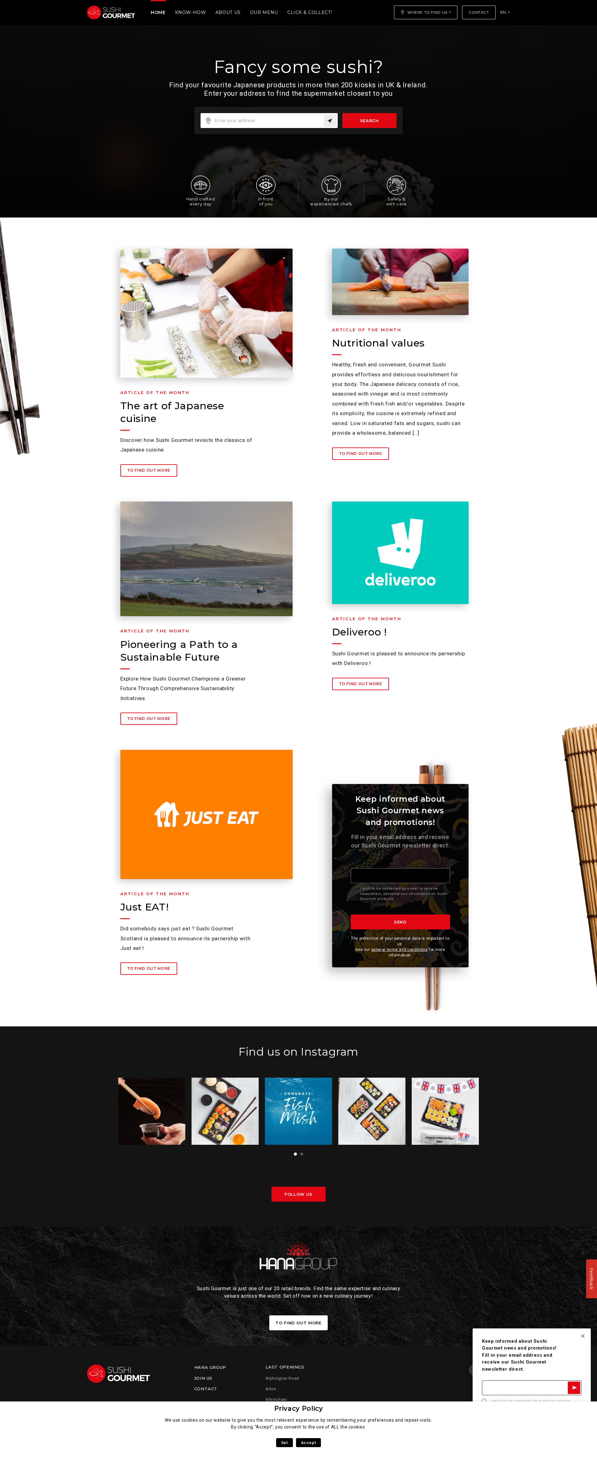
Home (158, 12)
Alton (271, 1389)
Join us (203, 1378)
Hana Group (210, 1367)
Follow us (298, 1194)
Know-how (190, 12)
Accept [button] (308, 1442)
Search (369, 120)
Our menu (264, 12)
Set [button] (284, 1442)
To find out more (148, 470)
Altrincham (276, 1399)
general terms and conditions (399, 949)
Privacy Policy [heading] (298, 1408)
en (503, 12)
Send (400, 921)
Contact (205, 1388)
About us (228, 12)
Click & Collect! (309, 12)
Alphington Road (282, 1378)
